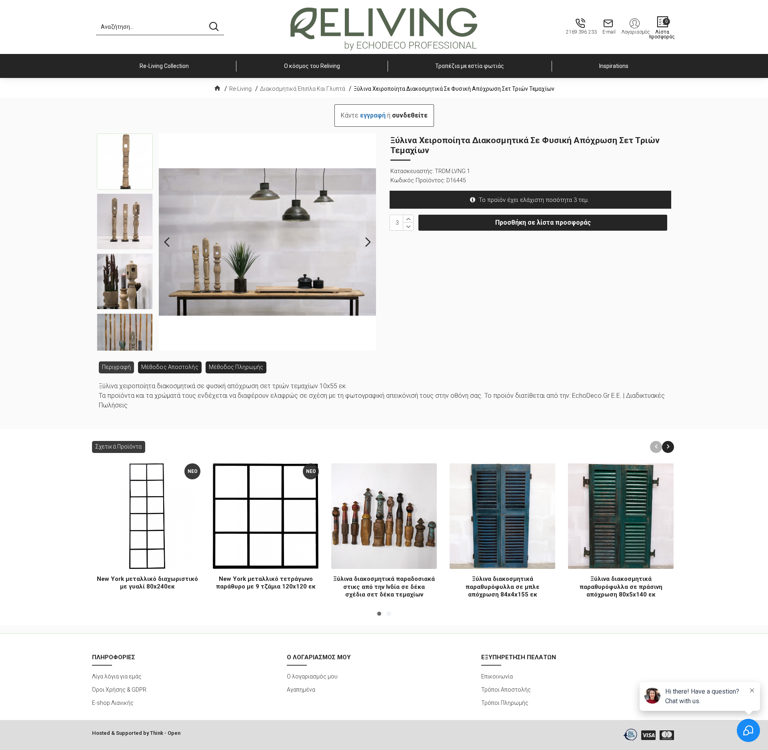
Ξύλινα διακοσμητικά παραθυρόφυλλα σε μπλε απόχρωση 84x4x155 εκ (503, 586)
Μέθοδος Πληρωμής (236, 367)
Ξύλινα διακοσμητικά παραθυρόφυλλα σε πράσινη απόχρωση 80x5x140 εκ (621, 586)
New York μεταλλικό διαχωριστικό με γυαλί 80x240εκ (147, 582)
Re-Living (240, 89)
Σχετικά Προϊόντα (118, 446)
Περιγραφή (116, 367)
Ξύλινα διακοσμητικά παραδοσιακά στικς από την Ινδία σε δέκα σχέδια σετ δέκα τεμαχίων (384, 586)
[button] (167, 242)
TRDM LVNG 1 (452, 171)
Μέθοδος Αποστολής (169, 367)
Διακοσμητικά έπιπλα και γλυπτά (302, 89)
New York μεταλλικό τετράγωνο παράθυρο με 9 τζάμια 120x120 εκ (266, 582)
